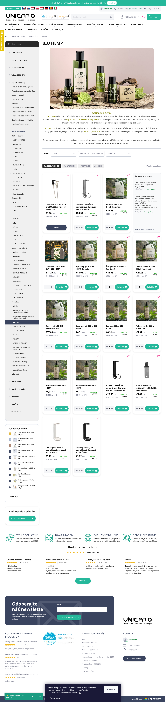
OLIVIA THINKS (18, 165)
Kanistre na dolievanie (20, 366)
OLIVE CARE (17, 231)
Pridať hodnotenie (18, 518)
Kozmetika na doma (19, 370)
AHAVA (15, 306)
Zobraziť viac (83, 580)
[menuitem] (14, 24)
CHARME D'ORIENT (20, 273)
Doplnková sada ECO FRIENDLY (23, 116)
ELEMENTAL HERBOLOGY (22, 264)
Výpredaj (15, 374)
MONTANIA (17, 281)
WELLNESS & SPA (18, 75)
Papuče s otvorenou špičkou (22, 87)
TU (80, 692)
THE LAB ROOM (18, 298)
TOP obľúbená (17, 136)
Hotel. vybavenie (18, 389)
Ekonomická (16, 198)
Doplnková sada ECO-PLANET (23, 107)
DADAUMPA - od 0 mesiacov (23, 186)
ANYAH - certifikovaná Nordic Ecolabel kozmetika (23, 317)
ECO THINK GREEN (20, 206)
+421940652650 (133, 650)
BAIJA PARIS (17, 256)
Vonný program (18, 67)
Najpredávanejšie (52, 166)
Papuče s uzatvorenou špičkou (23, 91)
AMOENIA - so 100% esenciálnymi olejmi (20, 311)
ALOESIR (16, 202)
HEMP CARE (17, 335)
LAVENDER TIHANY (20, 343)
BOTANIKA (17, 144)
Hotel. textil (16, 381)
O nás (84, 639)
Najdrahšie (85, 166)
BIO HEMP (17, 322)
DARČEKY (15, 404)
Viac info (112, 3)
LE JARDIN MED (18, 152)
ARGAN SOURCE (19, 140)
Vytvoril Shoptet (137, 699)
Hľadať (111, 17)
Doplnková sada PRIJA (20, 124)
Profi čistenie (17, 52)
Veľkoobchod (14, 9)
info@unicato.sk (134, 645)
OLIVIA (15, 161)
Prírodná (15, 302)
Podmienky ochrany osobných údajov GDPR (98, 657)
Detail (56, 227)
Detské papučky (19, 194)
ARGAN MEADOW (19, 252)
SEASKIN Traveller (19, 357)
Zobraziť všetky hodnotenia (144, 229)
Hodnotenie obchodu (83, 547)
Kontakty (85, 668)
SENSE (15, 239)
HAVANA (16, 219)
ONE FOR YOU (18, 235)
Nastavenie (55, 698)
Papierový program (19, 60)
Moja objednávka (88, 671)
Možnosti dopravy (88, 653)
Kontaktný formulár (134, 658)
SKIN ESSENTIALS (19, 244)
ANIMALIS (16, 181)
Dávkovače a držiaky (19, 361)
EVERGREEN (17, 148)
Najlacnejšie (69, 166)
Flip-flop (15, 103)
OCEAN (15, 227)
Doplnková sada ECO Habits (22, 120)
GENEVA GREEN (18, 331)
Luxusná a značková (19, 248)
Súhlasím (111, 689)
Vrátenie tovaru (87, 646)
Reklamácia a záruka (89, 660)
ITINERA (16, 339)
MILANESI (16, 277)
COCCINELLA (17, 177)
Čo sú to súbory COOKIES (91, 664)
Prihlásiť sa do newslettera (69, 617)
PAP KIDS (16, 190)
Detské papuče (17, 99)
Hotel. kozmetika (18, 132)
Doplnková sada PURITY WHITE (23, 112)
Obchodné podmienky (90, 650)
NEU (14, 223)
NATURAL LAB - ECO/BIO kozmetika (22, 348)
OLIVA (15, 156)
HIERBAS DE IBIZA (19, 269)
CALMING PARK (18, 260)
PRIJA (15, 169)
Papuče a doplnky (18, 82)
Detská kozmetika (18, 173)
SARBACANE (17, 289)
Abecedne (98, 166)
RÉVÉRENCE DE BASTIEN (22, 285)
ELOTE (15, 210)
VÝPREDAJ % (16, 412)
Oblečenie (15, 397)
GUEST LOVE (17, 215)
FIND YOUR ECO (19, 326)
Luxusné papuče (18, 95)
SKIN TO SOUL (18, 294)
